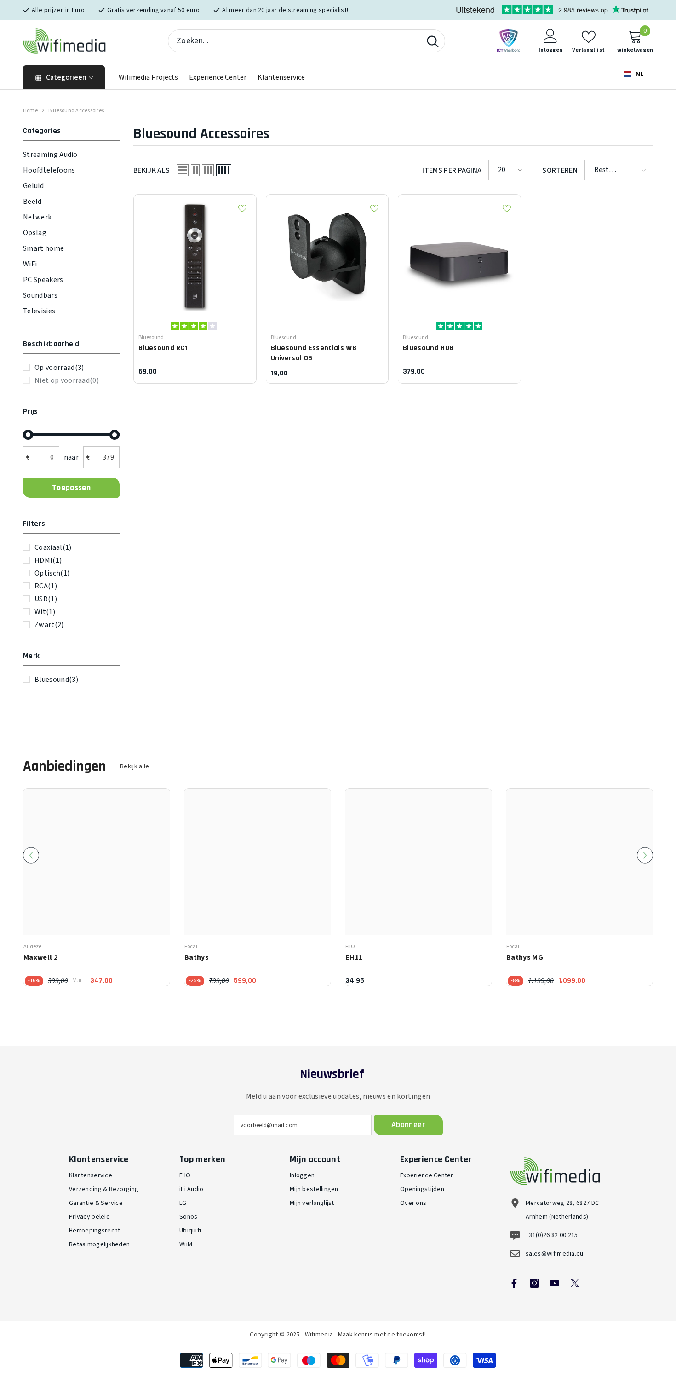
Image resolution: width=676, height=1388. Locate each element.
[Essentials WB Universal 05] (327, 256)
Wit (44, 612)
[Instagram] (534, 1283)
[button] (183, 170)
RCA (45, 586)
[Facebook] (514, 1283)
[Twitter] (574, 1283)
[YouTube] (554, 1283)
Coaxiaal (53, 547)
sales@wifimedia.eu (555, 1253)
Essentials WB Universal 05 (313, 353)
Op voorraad (59, 368)
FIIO (350, 946)
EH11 (353, 957)
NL (639, 74)
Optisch (51, 573)
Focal (190, 946)
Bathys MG (524, 957)
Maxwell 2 (40, 957)
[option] (96, 887)
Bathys (196, 957)
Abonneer (408, 1124)
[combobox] (294, 41)
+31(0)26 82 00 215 (552, 1235)
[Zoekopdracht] (306, 40)
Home (30, 111)
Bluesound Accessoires (76, 111)
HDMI (48, 560)
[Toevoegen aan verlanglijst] (242, 208)
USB (45, 599)
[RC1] (195, 256)
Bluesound (56, 679)
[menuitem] (71, 154)
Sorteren (560, 170)
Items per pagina (451, 170)
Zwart (49, 625)
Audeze (32, 946)
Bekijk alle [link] (134, 766)
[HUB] (459, 256)
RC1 (163, 348)
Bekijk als (151, 170)
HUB (428, 348)
